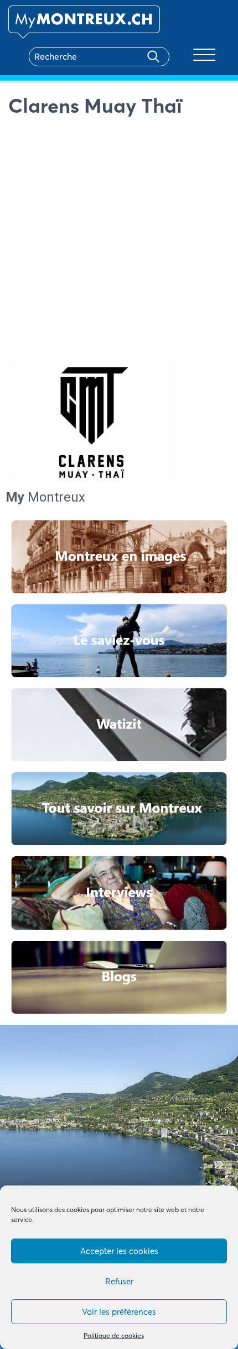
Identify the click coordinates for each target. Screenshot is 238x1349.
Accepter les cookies (119, 1251)
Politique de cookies (114, 1335)
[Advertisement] (119, 241)
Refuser (119, 1281)
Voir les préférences (119, 1311)
